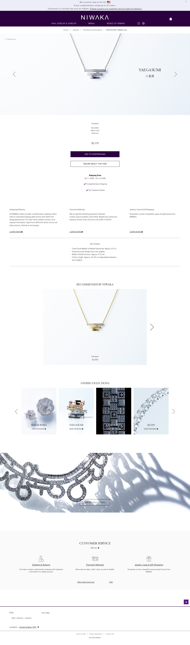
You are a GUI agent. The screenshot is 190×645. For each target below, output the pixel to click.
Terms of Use (81, 634)
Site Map (46, 613)
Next (152, 327)
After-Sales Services (85, 582)
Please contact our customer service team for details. (115, 9)
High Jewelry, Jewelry (21, 618)
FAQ (111, 582)
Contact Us (110, 634)
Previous (16, 411)
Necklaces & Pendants (92, 30)
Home (65, 30)
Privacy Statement (95, 634)
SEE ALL (94, 548)
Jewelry (75, 30)
